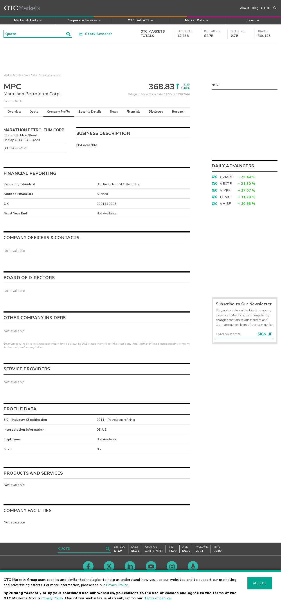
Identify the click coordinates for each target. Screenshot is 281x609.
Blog (255, 8)
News (114, 112)
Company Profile (58, 112)
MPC (35, 75)
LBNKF (225, 197)
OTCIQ (265, 8)
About (244, 8)
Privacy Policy (117, 585)
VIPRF (225, 190)
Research (178, 112)
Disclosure (156, 112)
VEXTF (226, 183)
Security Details (90, 112)
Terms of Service (157, 598)
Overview (14, 112)
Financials (133, 112)
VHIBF (225, 203)
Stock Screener (97, 33)
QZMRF (226, 177)
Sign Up (265, 334)
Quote (34, 112)
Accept (260, 583)
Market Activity (13, 75)
